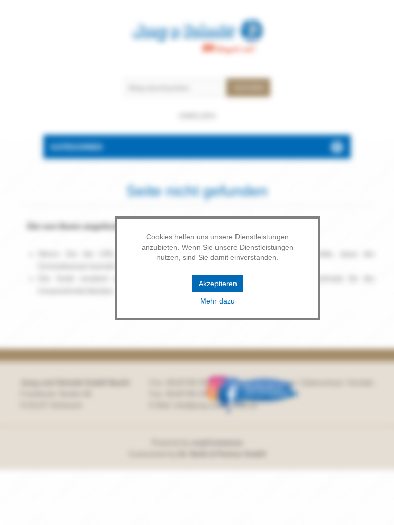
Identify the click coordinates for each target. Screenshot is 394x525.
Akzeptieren (218, 283)
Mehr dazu (217, 301)
